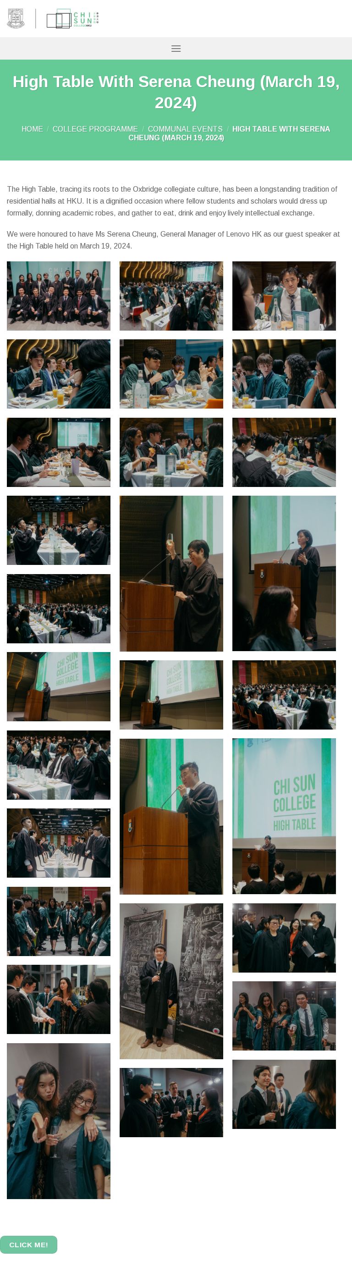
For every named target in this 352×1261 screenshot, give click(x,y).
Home (32, 129)
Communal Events (185, 129)
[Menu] (176, 48)
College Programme (95, 129)
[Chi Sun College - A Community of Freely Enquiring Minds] (53, 19)
